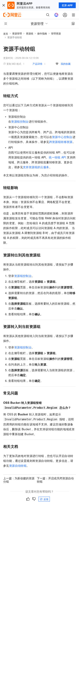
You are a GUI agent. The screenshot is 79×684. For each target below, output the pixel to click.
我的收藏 (65, 63)
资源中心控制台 (62, 137)
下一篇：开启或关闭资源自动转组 (55, 479)
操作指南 (42, 33)
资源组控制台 (20, 121)
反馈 (46, 499)
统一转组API (57, 157)
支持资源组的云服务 (36, 167)
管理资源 (56, 33)
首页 (5, 33)
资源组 (29, 33)
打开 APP (67, 5)
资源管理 (17, 33)
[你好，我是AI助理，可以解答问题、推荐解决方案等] (56, 15)
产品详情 (37, 63)
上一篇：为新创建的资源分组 (18, 479)
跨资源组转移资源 (61, 142)
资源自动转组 (18, 465)
